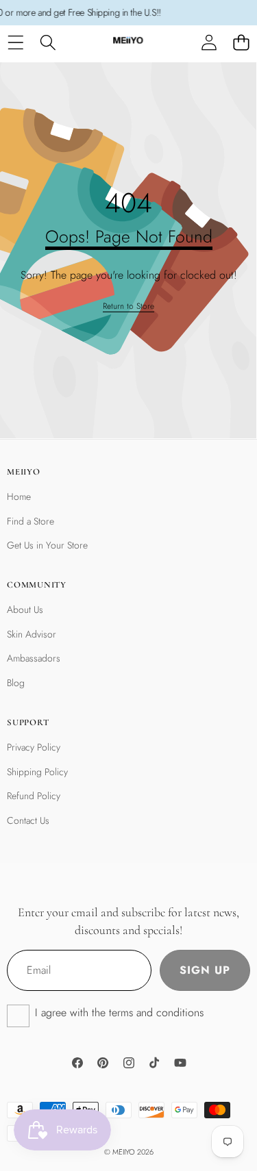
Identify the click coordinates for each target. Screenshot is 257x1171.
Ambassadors (33, 658)
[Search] (47, 42)
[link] (128, 306)
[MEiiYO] (127, 43)
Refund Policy (33, 796)
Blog (16, 683)
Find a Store (30, 521)
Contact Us (28, 820)
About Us (25, 609)
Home (19, 496)
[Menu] (15, 42)
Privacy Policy (33, 747)
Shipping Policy (37, 772)
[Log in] (208, 42)
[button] (240, 42)
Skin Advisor (31, 634)
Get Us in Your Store (47, 545)
